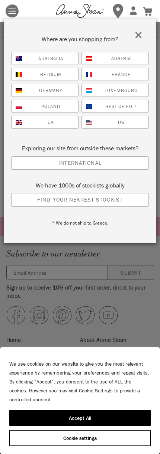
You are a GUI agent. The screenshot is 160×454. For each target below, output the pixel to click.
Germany (51, 90)
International (80, 162)
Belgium (51, 74)
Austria (121, 58)
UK (51, 122)
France (121, 74)
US (121, 122)
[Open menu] (12, 10)
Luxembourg (121, 90)
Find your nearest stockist (80, 199)
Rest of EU (121, 106)
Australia (51, 58)
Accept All (80, 418)
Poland (50, 106)
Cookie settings (80, 438)
